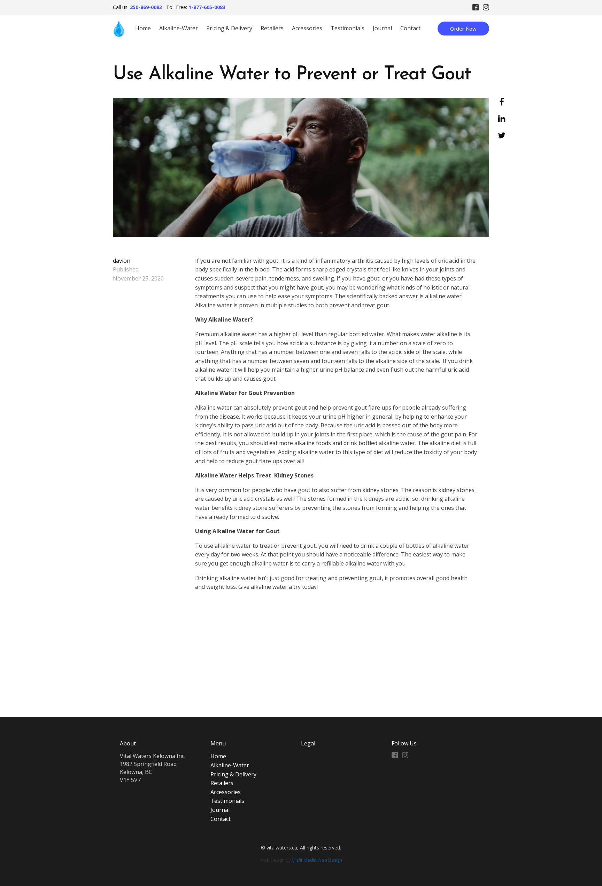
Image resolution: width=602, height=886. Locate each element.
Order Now (463, 28)
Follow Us (404, 743)
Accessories (307, 28)
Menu (218, 743)
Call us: (137, 7)
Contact (410, 28)
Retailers (272, 28)
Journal (382, 28)
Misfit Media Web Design (317, 860)
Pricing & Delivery (229, 28)
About (128, 743)
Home (143, 28)
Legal (308, 743)
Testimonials (347, 28)
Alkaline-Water (178, 28)
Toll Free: (195, 7)
